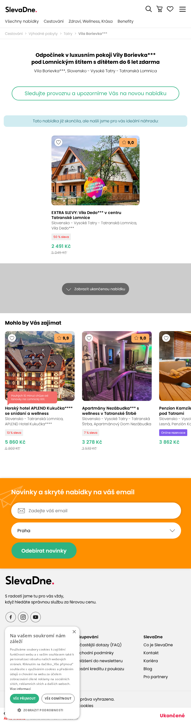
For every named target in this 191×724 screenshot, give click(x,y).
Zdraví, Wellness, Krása (91, 21)
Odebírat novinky (44, 550)
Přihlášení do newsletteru (98, 661)
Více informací (20, 689)
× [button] (74, 632)
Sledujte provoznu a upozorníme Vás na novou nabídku (95, 93)
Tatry (68, 33)
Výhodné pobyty (43, 33)
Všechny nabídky (22, 21)
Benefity (126, 21)
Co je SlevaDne (158, 645)
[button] (148, 8)
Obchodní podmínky (93, 653)
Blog (147, 669)
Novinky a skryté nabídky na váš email (73, 492)
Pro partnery (155, 677)
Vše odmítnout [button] (58, 698)
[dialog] (42, 673)
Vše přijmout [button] (24, 698)
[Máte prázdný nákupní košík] (159, 8)
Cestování (54, 21)
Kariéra (150, 661)
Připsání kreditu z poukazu (98, 669)
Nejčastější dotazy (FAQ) (97, 645)
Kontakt (151, 653)
